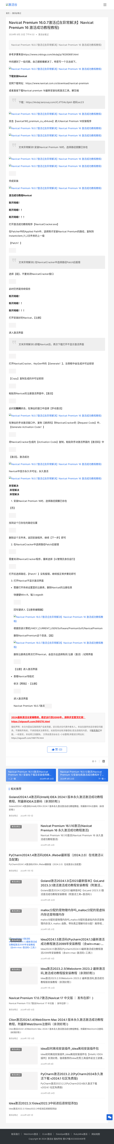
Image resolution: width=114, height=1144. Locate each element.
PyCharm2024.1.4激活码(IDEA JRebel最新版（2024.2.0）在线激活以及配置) (56, 857)
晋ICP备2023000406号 (74, 1138)
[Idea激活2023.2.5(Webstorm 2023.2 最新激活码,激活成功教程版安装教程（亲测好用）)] (23, 975)
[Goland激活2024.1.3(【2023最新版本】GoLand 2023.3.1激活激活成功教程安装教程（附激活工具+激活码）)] (23, 888)
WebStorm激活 (31, 1134)
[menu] (105, 4)
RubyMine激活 (80, 1134)
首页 (8, 13)
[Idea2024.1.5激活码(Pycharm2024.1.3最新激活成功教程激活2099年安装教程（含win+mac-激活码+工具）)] (23, 946)
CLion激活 (47, 1134)
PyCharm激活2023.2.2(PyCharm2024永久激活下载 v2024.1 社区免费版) (72, 1076)
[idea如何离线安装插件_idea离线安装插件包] (23, 1055)
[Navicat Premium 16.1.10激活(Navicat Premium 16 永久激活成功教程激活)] (23, 833)
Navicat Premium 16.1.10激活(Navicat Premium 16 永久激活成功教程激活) (66, 828)
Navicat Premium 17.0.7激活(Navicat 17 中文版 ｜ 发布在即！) (51, 998)
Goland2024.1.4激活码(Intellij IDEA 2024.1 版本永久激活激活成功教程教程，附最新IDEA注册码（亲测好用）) (56, 799)
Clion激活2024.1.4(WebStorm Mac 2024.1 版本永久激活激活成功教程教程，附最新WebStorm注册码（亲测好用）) (56, 1022)
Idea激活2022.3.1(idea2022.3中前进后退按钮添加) (43, 1103)
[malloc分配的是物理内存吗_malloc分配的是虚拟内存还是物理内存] (23, 917)
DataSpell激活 (62, 1134)
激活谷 (50, 1138)
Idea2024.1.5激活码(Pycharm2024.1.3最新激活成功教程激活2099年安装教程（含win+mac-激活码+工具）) (73, 942)
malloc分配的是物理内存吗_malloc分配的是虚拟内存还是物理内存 (73, 912)
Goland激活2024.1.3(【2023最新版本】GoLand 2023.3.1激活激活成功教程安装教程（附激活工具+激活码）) (72, 883)
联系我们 (96, 730)
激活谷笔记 (43, 34)
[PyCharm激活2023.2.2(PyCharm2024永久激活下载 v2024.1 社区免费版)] (23, 1081)
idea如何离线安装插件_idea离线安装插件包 (70, 1048)
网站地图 (96, 1134)
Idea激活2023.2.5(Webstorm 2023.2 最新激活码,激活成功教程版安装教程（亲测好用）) (73, 971)
